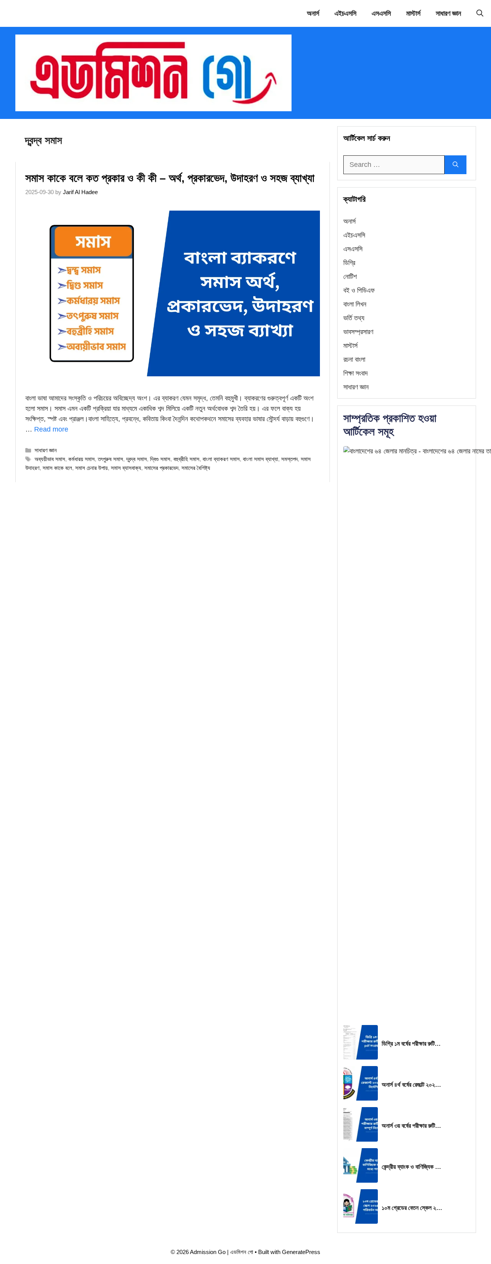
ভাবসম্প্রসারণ (358, 332)
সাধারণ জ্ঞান (448, 13)
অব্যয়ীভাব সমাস (50, 459)
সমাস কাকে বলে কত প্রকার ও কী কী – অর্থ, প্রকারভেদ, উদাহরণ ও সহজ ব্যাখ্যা (170, 178)
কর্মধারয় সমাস (81, 459)
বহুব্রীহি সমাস (186, 459)
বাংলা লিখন (354, 304)
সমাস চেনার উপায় (91, 468)
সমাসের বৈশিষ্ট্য (195, 468)
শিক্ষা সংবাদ (355, 373)
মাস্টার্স (413, 13)
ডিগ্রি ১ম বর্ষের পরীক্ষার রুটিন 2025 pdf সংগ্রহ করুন (412, 1043)
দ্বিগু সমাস (160, 459)
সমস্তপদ (289, 459)
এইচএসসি (345, 13)
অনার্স (313, 13)
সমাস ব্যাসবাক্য (126, 468)
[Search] (455, 164)
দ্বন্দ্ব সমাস (136, 459)
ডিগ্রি (349, 263)
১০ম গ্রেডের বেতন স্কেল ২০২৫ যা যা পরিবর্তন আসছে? (412, 1208)
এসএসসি (381, 13)
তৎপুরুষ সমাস (110, 459)
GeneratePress (301, 1252)
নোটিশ (350, 276)
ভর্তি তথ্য (353, 318)
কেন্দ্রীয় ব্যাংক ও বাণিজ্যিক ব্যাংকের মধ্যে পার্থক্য (412, 1166)
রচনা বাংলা (354, 359)
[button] (480, 13)
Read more (51, 429)
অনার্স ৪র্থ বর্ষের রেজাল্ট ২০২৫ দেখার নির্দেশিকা (412, 1084)
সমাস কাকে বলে (57, 468)
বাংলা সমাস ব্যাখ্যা (260, 459)
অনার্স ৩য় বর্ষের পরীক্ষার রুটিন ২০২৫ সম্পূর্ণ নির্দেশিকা (412, 1125)
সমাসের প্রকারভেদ (161, 468)
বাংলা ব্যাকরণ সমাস (221, 459)
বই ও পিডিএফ (359, 290)
